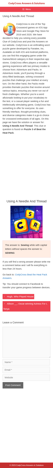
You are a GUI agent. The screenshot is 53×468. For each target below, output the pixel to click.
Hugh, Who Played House (20, 296)
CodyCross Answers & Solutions (26, 3)
